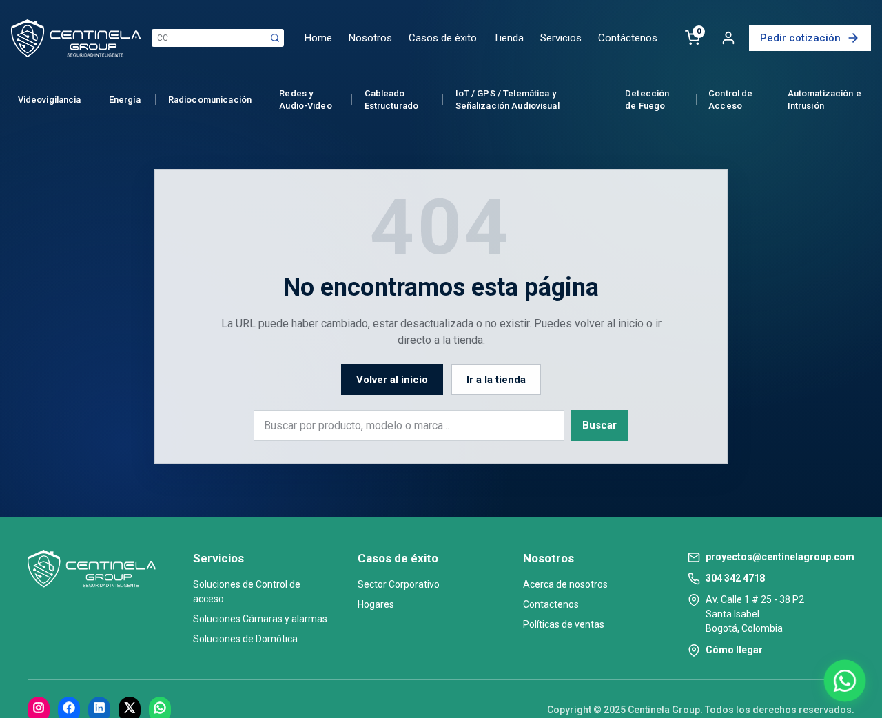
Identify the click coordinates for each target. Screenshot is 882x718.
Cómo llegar (734, 649)
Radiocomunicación (210, 99)
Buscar (599, 425)
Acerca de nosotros (565, 584)
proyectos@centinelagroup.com (780, 556)
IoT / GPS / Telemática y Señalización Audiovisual (507, 99)
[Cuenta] (728, 38)
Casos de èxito (443, 38)
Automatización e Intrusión (824, 99)
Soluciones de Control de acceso (246, 591)
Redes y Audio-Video (305, 99)
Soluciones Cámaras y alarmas (260, 618)
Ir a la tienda (496, 379)
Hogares (376, 604)
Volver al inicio (392, 379)
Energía (125, 99)
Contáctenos (627, 38)
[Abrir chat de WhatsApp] (844, 680)
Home (318, 38)
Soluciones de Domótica (245, 638)
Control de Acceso (730, 99)
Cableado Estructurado (392, 99)
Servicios (561, 38)
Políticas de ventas (563, 624)
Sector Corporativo (399, 584)
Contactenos (551, 604)
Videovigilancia (49, 99)
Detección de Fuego (647, 99)
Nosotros (370, 38)
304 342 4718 (735, 578)
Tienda (508, 38)
